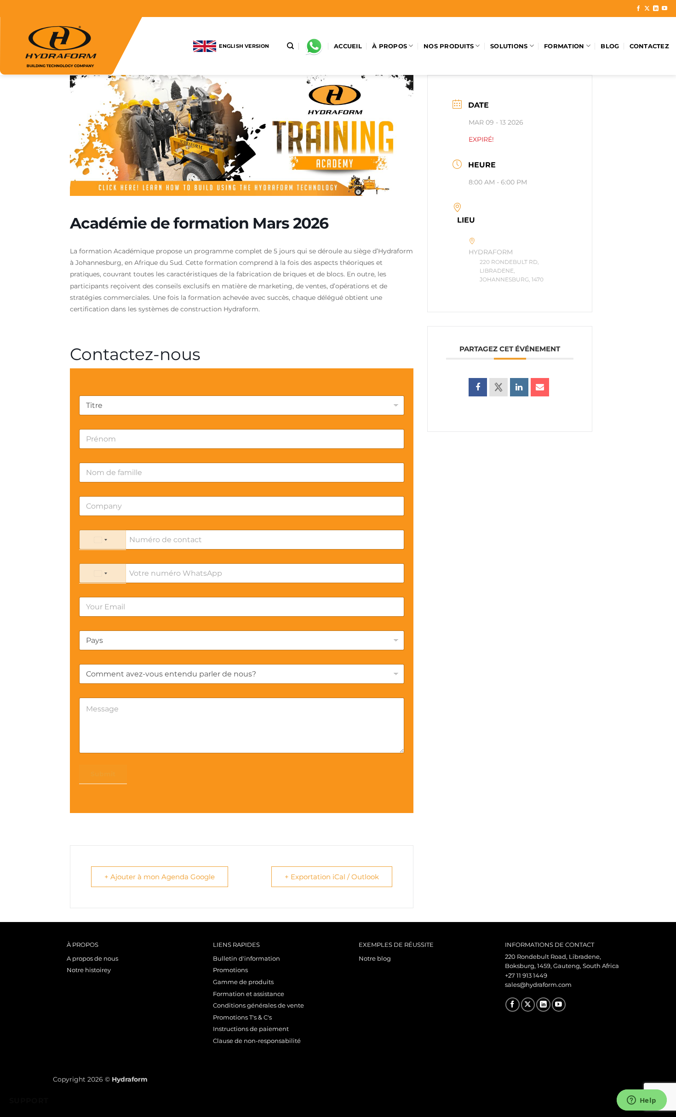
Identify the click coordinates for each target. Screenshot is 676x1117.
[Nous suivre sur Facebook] (638, 9)
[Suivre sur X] (647, 9)
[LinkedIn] (519, 387)
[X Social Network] (498, 387)
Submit (103, 774)
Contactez (649, 46)
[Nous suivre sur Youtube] (664, 9)
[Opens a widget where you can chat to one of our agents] (641, 1100)
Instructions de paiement (251, 1028)
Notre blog (375, 958)
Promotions (230, 970)
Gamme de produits (243, 982)
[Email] (540, 387)
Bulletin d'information (246, 958)
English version (242, 46)
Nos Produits (449, 46)
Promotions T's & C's (242, 1017)
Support (29, 1100)
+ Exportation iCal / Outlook (332, 876)
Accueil (348, 46)
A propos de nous (92, 958)
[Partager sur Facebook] (478, 387)
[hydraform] (89, 46)
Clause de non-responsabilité (257, 1040)
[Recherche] (290, 46)
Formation (564, 46)
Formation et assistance (248, 994)
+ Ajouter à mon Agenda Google (159, 876)
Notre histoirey (89, 970)
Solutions (508, 46)
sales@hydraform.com (538, 984)
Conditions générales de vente (258, 1005)
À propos (389, 46)
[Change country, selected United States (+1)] (102, 540)
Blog (610, 46)
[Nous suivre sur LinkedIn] (656, 9)
